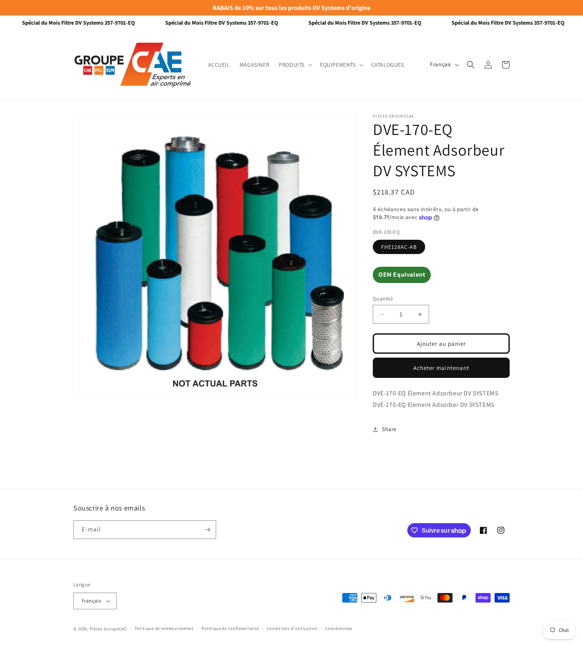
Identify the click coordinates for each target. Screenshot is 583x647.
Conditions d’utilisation (292, 628)
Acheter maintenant (441, 368)
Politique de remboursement (164, 628)
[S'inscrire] (207, 529)
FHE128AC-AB (399, 246)
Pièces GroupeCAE (108, 629)
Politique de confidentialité (230, 628)
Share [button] (389, 429)
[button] (294, 64)
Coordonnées (339, 628)
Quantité (383, 298)
